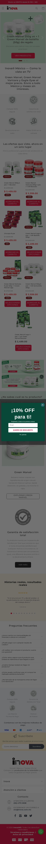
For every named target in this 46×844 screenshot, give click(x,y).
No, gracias (23, 434)
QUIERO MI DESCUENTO (23, 430)
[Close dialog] (42, 405)
